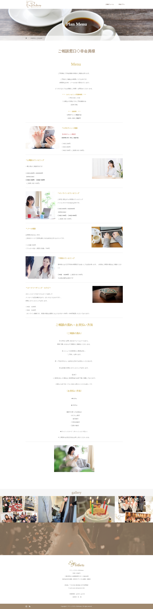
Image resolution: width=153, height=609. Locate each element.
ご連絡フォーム (109, 4)
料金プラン (122, 4)
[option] (19, 509)
